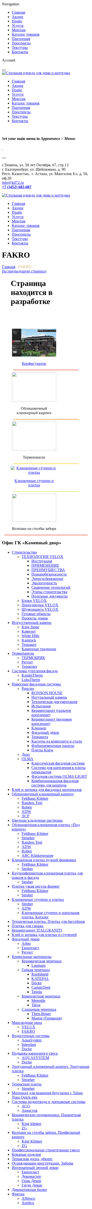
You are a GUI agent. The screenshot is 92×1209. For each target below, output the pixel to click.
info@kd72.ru (13, 182)
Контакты (20, 52)
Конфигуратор (34, 363)
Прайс (17, 21)
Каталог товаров (25, 34)
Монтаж (19, 30)
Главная (18, 12)
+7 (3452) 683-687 (16, 187)
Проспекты (21, 43)
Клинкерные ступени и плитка (34, 483)
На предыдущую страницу (24, 271)
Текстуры (20, 47)
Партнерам (21, 39)
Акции (17, 17)
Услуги (18, 25)
